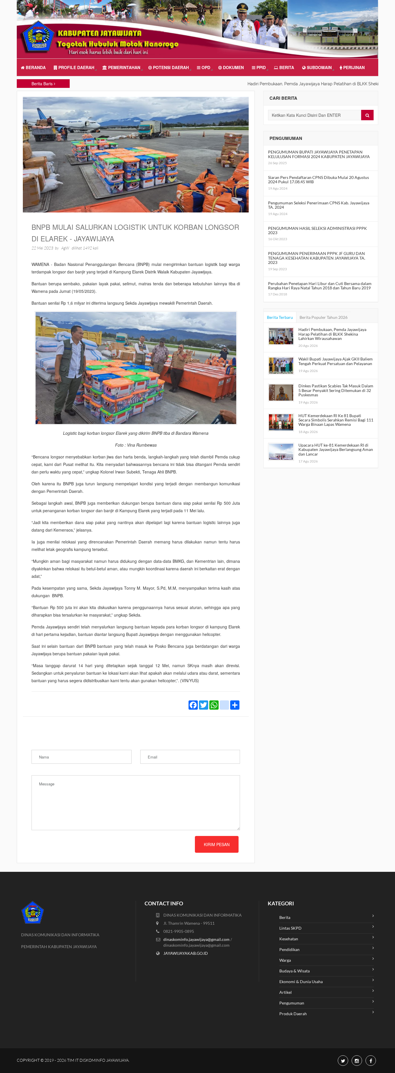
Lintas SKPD (290, 928)
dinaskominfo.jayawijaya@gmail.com (196, 939)
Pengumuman (291, 1002)
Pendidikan (289, 949)
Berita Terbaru (280, 317)
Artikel (285, 992)
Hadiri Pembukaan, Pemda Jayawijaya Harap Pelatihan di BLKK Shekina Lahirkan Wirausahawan (332, 334)
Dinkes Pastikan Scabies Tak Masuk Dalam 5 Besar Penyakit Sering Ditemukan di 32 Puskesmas (335, 390)
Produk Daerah (293, 1013)
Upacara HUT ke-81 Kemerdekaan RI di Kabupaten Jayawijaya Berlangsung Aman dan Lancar (335, 449)
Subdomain (319, 67)
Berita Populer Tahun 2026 (324, 317)
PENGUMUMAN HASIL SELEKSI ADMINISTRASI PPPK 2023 (317, 230)
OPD (205, 67)
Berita (286, 67)
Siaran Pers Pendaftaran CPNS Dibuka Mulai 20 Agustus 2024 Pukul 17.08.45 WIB (318, 179)
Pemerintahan (123, 67)
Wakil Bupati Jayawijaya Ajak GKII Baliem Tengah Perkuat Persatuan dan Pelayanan (335, 361)
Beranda (35, 67)
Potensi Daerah (170, 67)
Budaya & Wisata (294, 970)
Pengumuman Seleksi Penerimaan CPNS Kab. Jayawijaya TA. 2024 (318, 205)
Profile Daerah (75, 67)
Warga (285, 960)
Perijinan (353, 67)
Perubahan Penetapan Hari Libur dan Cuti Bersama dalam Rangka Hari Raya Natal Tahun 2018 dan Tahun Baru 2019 (320, 285)
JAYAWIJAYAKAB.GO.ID (185, 953)
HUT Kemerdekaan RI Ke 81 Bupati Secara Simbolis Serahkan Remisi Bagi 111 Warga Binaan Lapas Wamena (335, 420)
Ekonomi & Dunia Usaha (301, 981)
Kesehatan (288, 938)
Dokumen (233, 67)
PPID (260, 67)
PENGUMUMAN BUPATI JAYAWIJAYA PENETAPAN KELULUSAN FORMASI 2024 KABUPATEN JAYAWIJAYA (319, 154)
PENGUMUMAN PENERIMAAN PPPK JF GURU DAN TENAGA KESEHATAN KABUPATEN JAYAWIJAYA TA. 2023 (316, 258)
